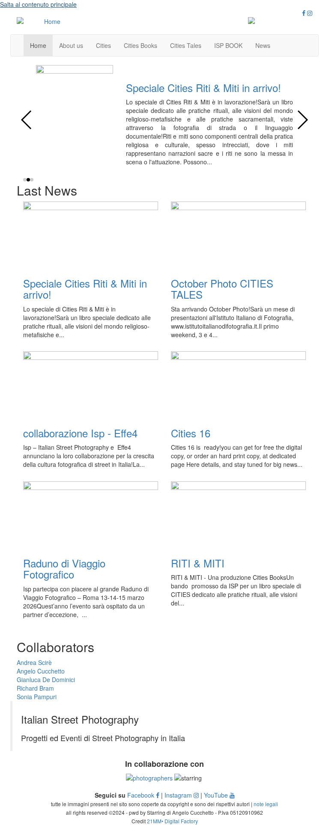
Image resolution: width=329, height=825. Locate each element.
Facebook (141, 795)
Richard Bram (35, 688)
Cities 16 (254, 87)
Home (38, 45)
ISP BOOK (228, 45)
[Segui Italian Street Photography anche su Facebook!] (303, 13)
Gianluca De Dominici (46, 679)
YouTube (217, 795)
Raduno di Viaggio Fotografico (64, 568)
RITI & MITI (197, 562)
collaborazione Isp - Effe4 (80, 432)
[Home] (49, 21)
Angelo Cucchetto (41, 671)
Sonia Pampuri (37, 696)
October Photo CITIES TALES (222, 289)
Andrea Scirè (34, 662)
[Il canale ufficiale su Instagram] (309, 13)
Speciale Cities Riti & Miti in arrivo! (85, 289)
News (262, 45)
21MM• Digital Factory (172, 821)
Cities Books (140, 45)
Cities (103, 45)
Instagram (179, 795)
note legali (266, 803)
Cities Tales (185, 45)
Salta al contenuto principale (38, 4)
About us (71, 45)
